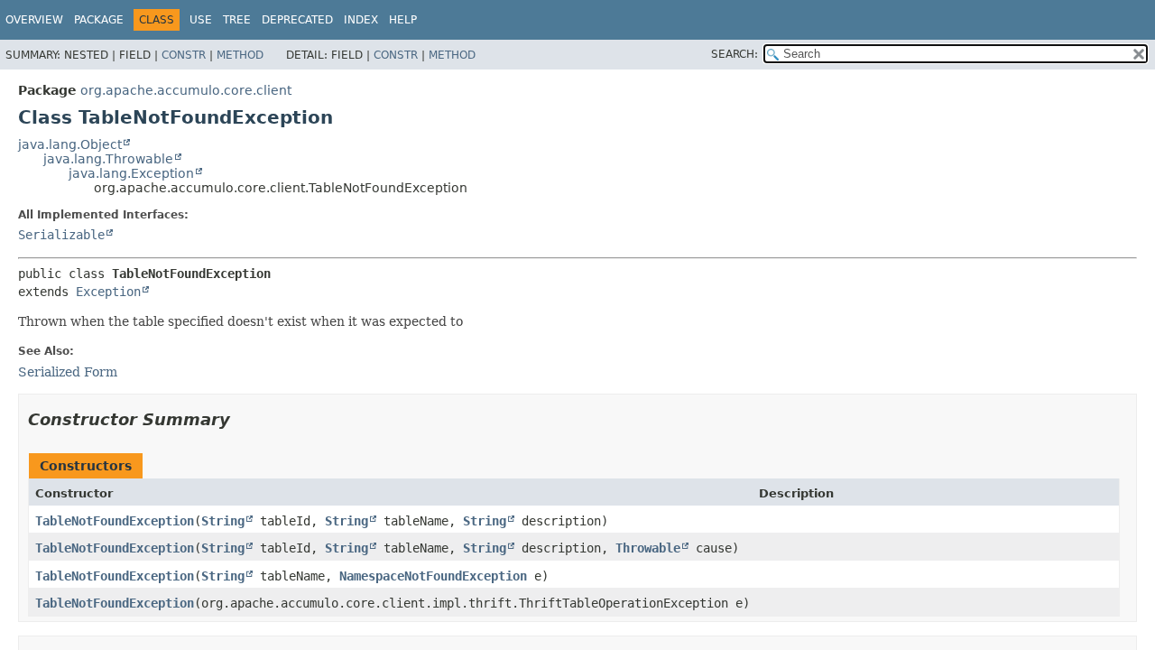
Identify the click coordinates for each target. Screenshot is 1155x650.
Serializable (61, 235)
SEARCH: (734, 54)
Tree (237, 20)
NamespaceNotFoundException (433, 576)
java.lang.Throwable (108, 159)
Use (200, 20)
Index (361, 20)
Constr (184, 55)
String (223, 521)
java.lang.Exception (131, 173)
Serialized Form (67, 372)
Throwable (647, 548)
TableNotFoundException (114, 521)
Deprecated (297, 20)
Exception (108, 291)
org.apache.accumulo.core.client (185, 90)
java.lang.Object (70, 144)
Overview (34, 20)
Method (240, 55)
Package (99, 20)
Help (403, 20)
